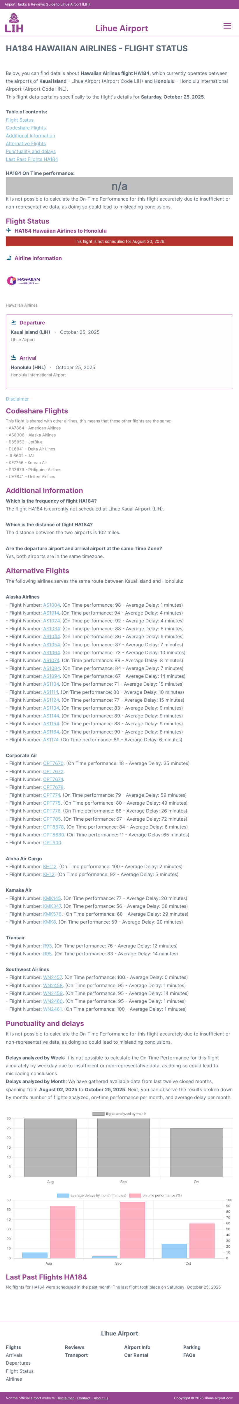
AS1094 (51, 676)
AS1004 (51, 605)
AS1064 (51, 652)
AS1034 (51, 628)
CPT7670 (53, 763)
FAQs (189, 1355)
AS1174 (50, 740)
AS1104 (51, 684)
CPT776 (51, 811)
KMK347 (52, 906)
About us (101, 1398)
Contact (83, 1398)
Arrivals (14, 1355)
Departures (18, 1363)
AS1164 (51, 732)
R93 (47, 946)
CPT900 (52, 842)
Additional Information (30, 135)
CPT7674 (53, 779)
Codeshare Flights (26, 128)
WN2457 (52, 977)
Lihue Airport (122, 28)
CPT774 (51, 795)
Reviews (75, 1347)
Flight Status (20, 120)
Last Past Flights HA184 (32, 159)
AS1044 (51, 636)
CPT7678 (53, 787)
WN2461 (52, 1009)
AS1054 (51, 644)
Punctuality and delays (31, 151)
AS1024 (51, 621)
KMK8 (49, 922)
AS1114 (50, 692)
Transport (76, 1355)
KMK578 (52, 914)
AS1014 (51, 613)
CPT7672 (53, 771)
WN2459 (53, 993)
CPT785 (52, 819)
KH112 (50, 866)
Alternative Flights (26, 143)
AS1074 (51, 660)
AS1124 (51, 700)
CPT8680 (53, 835)
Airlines (14, 1379)
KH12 (49, 874)
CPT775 (52, 803)
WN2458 (53, 985)
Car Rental (136, 1355)
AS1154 (51, 723)
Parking (192, 1347)
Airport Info (137, 1347)
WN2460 (53, 1001)
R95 (47, 954)
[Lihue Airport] (14, 22)
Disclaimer (65, 1398)
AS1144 (51, 716)
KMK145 (52, 898)
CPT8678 (53, 827)
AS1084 (51, 668)
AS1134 (51, 708)
